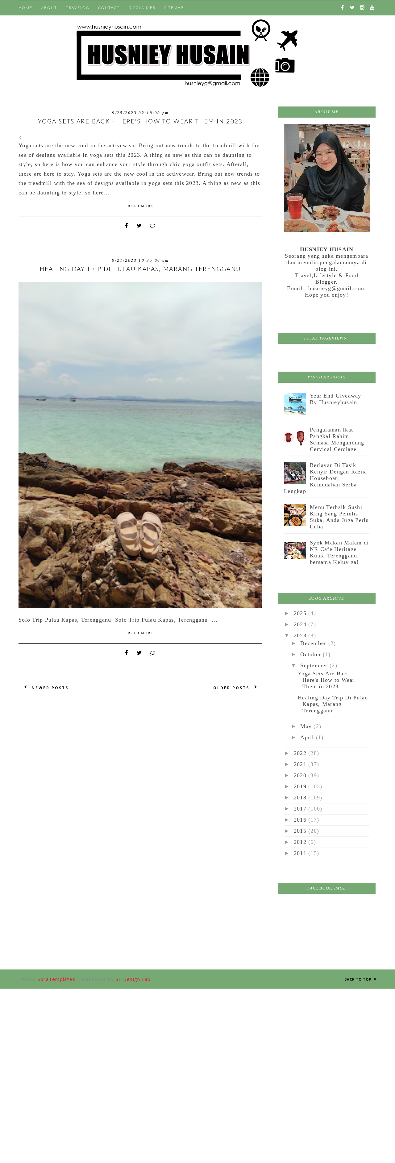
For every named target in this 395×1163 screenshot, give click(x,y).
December (314, 643)
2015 (301, 831)
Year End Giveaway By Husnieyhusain (335, 399)
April (308, 737)
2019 (301, 786)
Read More (140, 206)
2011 (301, 853)
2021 (301, 764)
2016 (301, 820)
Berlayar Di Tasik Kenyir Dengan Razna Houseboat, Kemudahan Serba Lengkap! (325, 478)
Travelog (77, 8)
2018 (301, 797)
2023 (301, 635)
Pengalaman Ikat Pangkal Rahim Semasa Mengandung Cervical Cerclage (337, 439)
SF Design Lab (133, 979)
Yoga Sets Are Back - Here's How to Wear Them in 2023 (140, 122)
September (315, 665)
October (311, 654)
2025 (301, 613)
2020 (301, 775)
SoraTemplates (56, 979)
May (307, 726)
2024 (301, 624)
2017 (301, 809)
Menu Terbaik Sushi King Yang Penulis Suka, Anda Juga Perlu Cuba (339, 517)
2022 (301, 753)
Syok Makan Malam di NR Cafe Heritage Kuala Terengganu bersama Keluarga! (339, 552)
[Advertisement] (197, 1032)
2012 (301, 842)
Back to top (358, 979)
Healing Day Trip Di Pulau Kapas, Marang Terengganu (140, 269)
